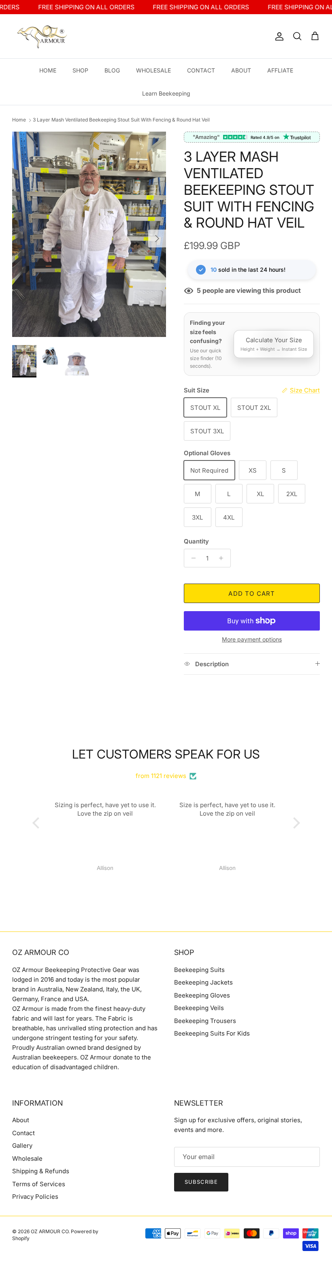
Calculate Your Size (273, 344)
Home (19, 120)
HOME (47, 70)
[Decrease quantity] (191, 558)
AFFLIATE (280, 70)
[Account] (277, 36)
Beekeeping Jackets (203, 982)
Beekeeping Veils (199, 1008)
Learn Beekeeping (166, 93)
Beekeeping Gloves (202, 995)
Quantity (196, 541)
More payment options (252, 639)
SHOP (80, 70)
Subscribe (201, 1182)
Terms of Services (38, 1184)
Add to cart (251, 593)
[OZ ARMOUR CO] (42, 36)
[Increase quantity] (223, 558)
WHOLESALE (153, 70)
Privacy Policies (35, 1196)
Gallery (22, 1145)
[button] (37, 823)
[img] (166, 766)
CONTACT (201, 70)
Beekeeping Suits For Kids (212, 1033)
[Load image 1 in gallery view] (89, 234)
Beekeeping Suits (199, 970)
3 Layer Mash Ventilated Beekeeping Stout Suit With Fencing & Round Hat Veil (121, 120)
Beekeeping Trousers (205, 1021)
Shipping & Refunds (40, 1171)
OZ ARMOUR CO (49, 1231)
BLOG (112, 70)
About (20, 1120)
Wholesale (27, 1158)
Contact (23, 1133)
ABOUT (241, 70)
